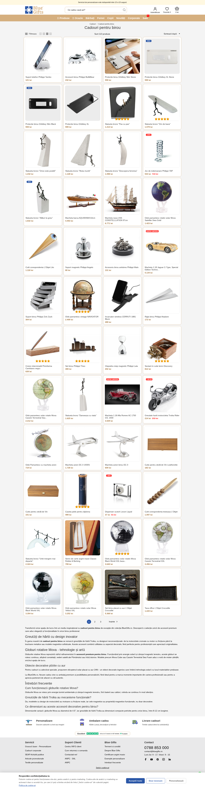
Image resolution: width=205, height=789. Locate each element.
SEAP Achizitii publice (34, 754)
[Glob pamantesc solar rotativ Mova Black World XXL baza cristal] (122, 537)
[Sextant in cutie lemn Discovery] (162, 345)
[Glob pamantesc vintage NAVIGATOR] (82, 295)
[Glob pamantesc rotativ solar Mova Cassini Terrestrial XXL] (162, 537)
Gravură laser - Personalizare (38, 746)
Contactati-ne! (71, 754)
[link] (162, 753)
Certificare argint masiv (115, 754)
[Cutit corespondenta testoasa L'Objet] (162, 490)
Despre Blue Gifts (112, 750)
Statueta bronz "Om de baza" (158, 124)
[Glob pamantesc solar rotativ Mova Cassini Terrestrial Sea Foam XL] (43, 394)
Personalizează (176, 781)
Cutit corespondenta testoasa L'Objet (161, 512)
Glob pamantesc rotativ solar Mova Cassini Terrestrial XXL (160, 560)
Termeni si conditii (112, 746)
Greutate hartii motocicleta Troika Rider (162, 415)
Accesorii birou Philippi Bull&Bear (79, 77)
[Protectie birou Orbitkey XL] (82, 103)
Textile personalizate (34, 762)
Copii (110, 18)
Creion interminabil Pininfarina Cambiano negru (39, 367)
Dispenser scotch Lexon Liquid (118, 512)
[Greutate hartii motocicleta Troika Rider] (162, 394)
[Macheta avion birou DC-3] (122, 444)
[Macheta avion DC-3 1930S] (82, 444)
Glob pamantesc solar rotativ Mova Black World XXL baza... (120, 560)
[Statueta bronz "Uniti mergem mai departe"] (43, 537)
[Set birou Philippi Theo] (82, 345)
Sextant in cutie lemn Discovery (158, 366)
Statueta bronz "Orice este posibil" (41, 171)
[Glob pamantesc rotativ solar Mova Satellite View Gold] (162, 197)
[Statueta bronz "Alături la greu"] (43, 197)
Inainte (113, 621)
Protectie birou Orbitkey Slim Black (41, 124)
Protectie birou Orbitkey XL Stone (159, 77)
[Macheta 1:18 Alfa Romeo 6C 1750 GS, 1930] (122, 394)
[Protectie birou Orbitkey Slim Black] (43, 103)
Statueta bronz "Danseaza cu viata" (81, 415)
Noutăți (120, 18)
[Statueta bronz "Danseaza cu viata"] (82, 394)
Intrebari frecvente (113, 762)
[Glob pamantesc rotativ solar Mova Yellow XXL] (82, 587)
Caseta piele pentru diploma (77, 512)
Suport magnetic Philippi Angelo (79, 267)
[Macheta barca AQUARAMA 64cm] (82, 197)
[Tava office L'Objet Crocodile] (162, 587)
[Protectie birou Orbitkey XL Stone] (162, 56)
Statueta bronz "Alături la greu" (39, 218)
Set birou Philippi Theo (75, 366)
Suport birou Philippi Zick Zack (39, 317)
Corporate (134, 18)
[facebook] (145, 759)
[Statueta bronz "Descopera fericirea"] (122, 150)
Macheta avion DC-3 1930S (77, 465)
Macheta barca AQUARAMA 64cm (80, 218)
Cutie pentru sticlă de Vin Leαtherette (161, 465)
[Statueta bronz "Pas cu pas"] (122, 103)
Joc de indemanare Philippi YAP (159, 171)
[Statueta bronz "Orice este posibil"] (43, 150)
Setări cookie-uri (102, 768)
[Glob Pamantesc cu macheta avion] (43, 444)
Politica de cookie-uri (27, 785)
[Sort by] (179, 33)
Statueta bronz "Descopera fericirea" (121, 171)
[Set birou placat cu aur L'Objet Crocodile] (122, 587)
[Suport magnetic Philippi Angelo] (82, 246)
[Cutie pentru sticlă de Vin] (43, 490)
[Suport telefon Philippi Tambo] (43, 56)
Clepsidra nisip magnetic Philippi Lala (121, 366)
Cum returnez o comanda (76, 750)
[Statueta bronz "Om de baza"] (162, 103)
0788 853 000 (156, 747)
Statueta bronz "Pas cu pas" (117, 124)
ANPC (67, 762)
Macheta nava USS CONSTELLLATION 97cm (116, 219)
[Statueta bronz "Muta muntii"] (82, 150)
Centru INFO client (73, 746)
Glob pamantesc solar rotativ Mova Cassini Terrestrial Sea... (41, 416)
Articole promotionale (34, 758)
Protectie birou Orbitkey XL (77, 124)
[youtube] (151, 759)
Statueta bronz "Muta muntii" (78, 171)
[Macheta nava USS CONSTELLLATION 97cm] (122, 197)
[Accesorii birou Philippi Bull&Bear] (82, 56)
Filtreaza (33, 34)
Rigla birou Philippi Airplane (157, 317)
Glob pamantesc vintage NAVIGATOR (81, 317)
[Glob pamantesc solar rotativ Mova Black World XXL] (43, 587)
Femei (100, 18)
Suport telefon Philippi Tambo (38, 77)
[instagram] (163, 759)
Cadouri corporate (33, 750)
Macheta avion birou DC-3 (116, 465)
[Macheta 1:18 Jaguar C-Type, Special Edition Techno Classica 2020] (162, 246)
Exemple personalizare (115, 758)
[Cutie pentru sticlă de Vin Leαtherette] (162, 444)
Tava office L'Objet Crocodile (157, 608)
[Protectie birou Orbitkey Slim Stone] (122, 56)
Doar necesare (155, 781)
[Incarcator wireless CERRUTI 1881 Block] (122, 295)
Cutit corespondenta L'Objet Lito (40, 267)
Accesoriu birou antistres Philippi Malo (121, 267)
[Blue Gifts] (34, 10)
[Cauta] (124, 10)
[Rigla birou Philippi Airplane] (162, 295)
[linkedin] (169, 759)
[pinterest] (157, 759)
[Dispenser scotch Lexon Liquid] (122, 490)
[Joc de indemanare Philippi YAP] (162, 150)
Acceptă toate (135, 781)
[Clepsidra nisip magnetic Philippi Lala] (122, 345)
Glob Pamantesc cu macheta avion (41, 465)
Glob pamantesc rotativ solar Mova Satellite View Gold (160, 219)
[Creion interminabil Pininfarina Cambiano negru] (43, 345)
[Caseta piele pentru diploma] (82, 490)
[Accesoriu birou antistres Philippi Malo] (122, 246)
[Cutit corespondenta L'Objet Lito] (43, 246)
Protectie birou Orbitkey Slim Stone (120, 77)
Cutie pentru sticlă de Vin (37, 512)
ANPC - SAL (70, 758)
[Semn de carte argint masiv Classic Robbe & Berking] (82, 537)
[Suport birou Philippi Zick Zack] (43, 295)
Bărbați (90, 18)
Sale (146, 17)
